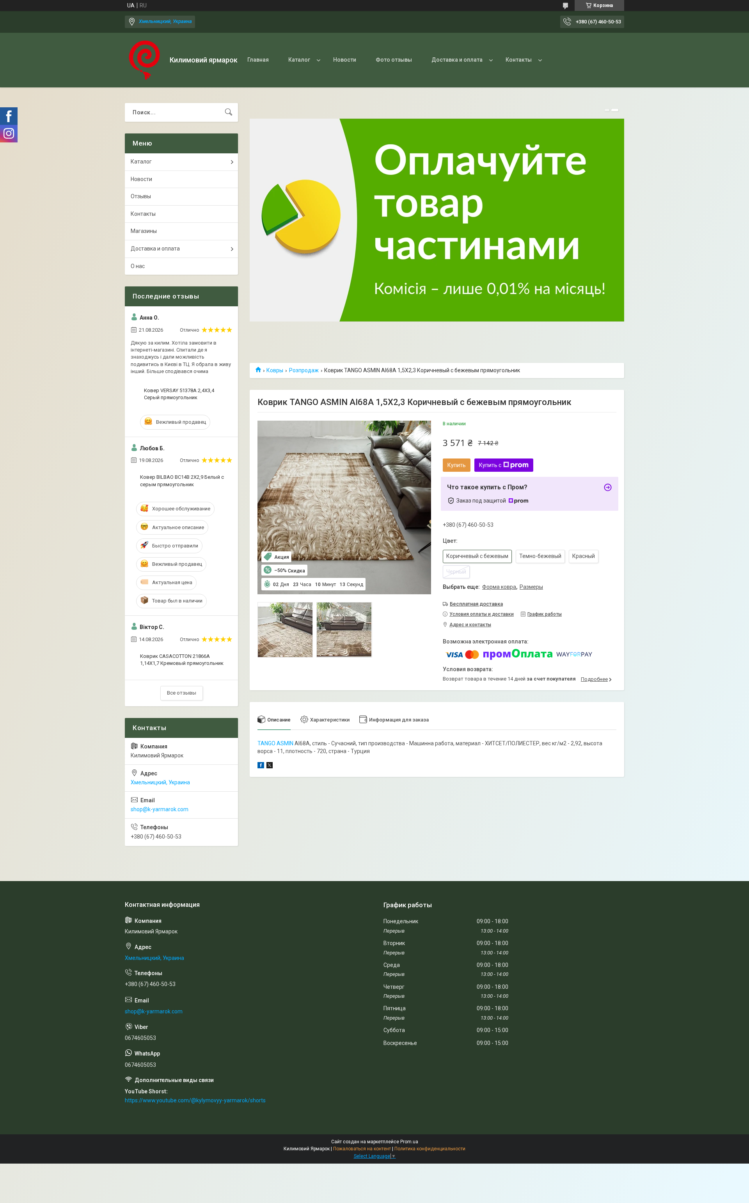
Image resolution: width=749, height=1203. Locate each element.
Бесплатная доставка (476, 604)
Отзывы (141, 196)
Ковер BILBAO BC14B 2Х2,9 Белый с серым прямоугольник (182, 480)
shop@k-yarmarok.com (159, 809)
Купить (456, 465)
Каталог (299, 60)
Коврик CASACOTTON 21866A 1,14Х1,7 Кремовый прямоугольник (182, 659)
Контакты (519, 60)
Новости (344, 60)
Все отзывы (181, 693)
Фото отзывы (394, 60)
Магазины (144, 231)
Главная (258, 60)
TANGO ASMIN (275, 743)
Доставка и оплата (457, 60)
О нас (138, 266)
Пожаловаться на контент (362, 1148)
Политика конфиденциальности (429, 1148)
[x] (269, 766)
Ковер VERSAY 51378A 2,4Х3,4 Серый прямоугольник (179, 393)
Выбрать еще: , (493, 587)
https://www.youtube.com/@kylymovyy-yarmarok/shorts (195, 1100)
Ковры (274, 370)
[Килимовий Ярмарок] (144, 60)
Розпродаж (304, 370)
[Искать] (228, 112)
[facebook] (260, 766)
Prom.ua (409, 1141)
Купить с (490, 465)
